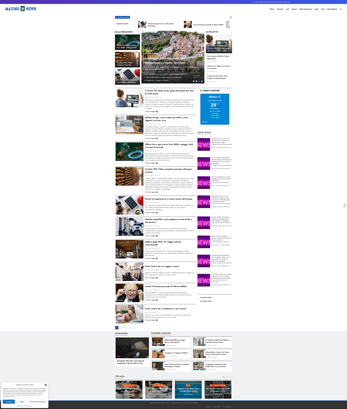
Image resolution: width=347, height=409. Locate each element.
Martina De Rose (213, 61)
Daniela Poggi (150, 248)
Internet (294, 9)
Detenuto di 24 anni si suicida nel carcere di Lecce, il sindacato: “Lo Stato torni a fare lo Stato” (220, 140)
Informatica (211, 45)
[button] (46, 385)
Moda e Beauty (332, 9)
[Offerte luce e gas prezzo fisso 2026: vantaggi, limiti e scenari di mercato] (129, 151)
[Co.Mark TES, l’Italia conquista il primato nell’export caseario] (129, 176)
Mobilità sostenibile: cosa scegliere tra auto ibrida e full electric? (166, 74)
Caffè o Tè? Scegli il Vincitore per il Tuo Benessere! (162, 80)
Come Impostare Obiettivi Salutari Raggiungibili (160, 77)
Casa (322, 9)
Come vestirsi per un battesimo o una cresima (165, 308)
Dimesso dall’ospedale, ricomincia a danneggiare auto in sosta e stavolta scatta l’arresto (221, 179)
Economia (280, 9)
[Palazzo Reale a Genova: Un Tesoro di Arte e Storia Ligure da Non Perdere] (199, 354)
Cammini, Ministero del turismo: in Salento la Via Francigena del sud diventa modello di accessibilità (220, 219)
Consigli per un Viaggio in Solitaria (176, 353)
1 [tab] (194, 81)
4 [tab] (202, 81)
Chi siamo (208, 407)
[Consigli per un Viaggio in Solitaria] (158, 354)
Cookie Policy (20, 405)
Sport (317, 9)
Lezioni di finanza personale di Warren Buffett (191, 25)
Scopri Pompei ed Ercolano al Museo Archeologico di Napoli (176, 365)
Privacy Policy (28, 405)
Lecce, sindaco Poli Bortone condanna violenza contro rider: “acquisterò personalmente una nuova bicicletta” (221, 276)
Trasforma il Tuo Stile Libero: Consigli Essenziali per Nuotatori (188, 391)
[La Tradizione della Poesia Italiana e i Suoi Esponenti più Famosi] (199, 341)
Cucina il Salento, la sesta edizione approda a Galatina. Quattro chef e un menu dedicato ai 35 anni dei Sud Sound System (221, 160)
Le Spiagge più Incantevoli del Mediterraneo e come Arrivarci (215, 365)
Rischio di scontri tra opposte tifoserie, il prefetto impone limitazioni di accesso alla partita (221, 238)
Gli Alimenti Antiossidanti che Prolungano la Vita (163, 60)
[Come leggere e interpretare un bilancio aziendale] (213, 24)
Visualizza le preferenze (38, 402)
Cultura (272, 9)
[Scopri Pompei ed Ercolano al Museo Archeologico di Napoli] (158, 366)
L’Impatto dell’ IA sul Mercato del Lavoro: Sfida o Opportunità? (129, 362)
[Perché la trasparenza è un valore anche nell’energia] (125, 24)
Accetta (8, 402)
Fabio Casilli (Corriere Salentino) (221, 182)
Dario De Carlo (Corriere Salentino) (221, 203)
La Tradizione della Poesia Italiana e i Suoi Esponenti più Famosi (217, 341)
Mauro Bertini (150, 124)
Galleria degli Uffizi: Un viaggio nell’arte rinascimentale (174, 341)
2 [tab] (197, 81)
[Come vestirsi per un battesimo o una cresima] (129, 314)
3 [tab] (199, 81)
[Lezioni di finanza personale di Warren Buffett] (171, 24)
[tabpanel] (172, 57)
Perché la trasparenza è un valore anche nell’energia (126, 63)
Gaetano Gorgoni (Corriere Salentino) (222, 144)
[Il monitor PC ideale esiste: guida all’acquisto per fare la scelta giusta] (129, 98)
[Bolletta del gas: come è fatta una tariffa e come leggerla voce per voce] (129, 125)
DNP (145, 54)
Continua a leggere (150, 111)
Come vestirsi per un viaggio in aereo (162, 266)
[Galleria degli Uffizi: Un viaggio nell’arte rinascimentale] (129, 249)
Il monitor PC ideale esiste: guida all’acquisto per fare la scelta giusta (271, 2)
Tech (287, 9)
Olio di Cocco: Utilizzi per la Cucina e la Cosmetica (159, 389)
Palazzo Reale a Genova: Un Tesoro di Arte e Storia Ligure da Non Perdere (217, 354)
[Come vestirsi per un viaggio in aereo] (129, 271)
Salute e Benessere (306, 9)
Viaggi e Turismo (128, 256)
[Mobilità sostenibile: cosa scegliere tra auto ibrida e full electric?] (129, 226)
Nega (22, 402)
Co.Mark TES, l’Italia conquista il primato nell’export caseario (124, 47)
